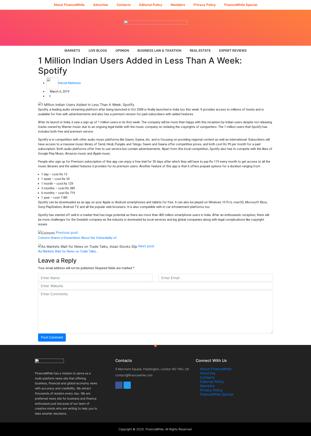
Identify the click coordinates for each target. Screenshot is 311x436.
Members (178, 5)
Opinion (122, 50)
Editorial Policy (150, 5)
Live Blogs (98, 50)
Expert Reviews (233, 50)
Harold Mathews (69, 83)
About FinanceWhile (69, 5)
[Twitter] (127, 385)
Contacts (124, 5)
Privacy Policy (205, 5)
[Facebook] (118, 385)
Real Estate (200, 50)
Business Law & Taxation (159, 50)
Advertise (100, 5)
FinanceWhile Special (240, 5)
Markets (72, 50)
